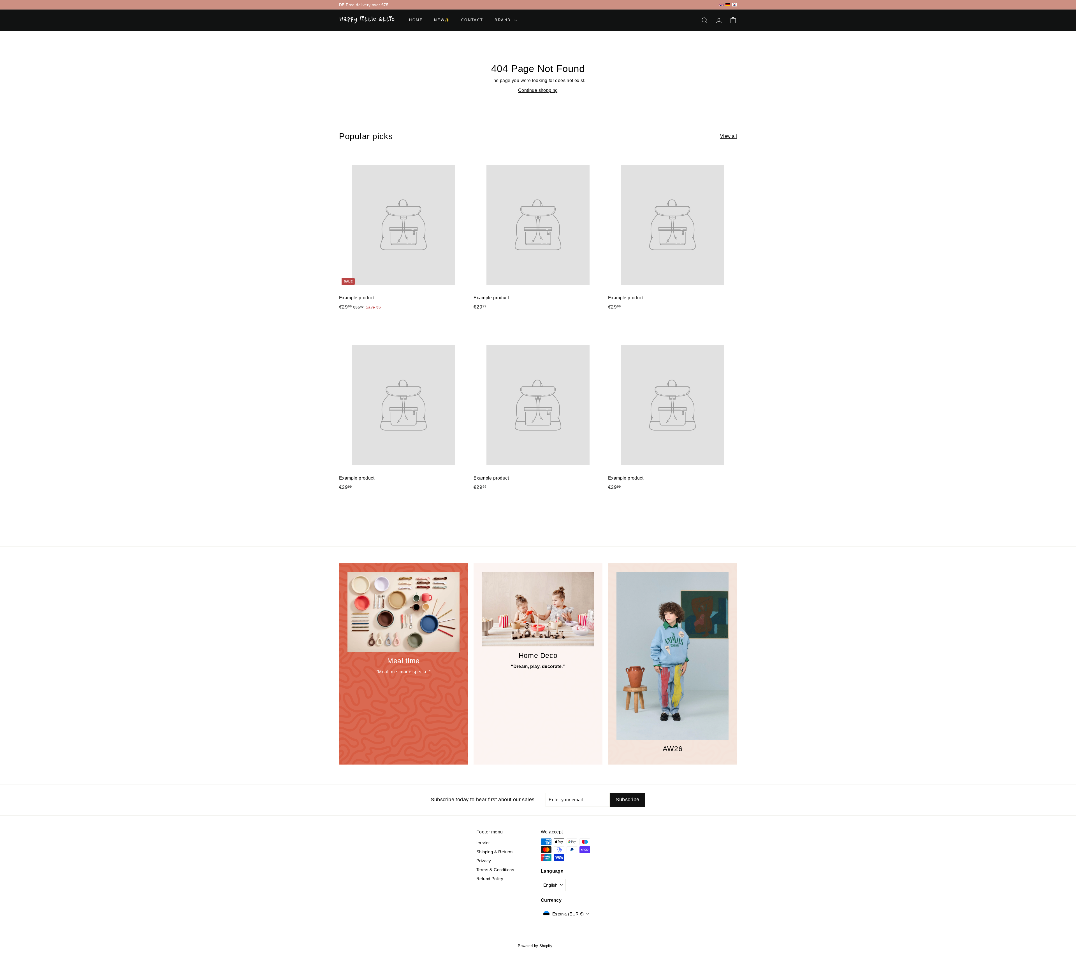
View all (728, 136)
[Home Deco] (538, 609)
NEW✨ (442, 20)
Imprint (483, 842)
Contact (472, 20)
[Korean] (734, 4)
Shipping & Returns (495, 851)
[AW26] (672, 656)
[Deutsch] (727, 4)
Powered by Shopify (535, 946)
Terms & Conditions (495, 869)
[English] (721, 5)
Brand (504, 20)
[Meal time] (403, 612)
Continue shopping (538, 90)
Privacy (483, 860)
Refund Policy (489, 878)
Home (416, 20)
